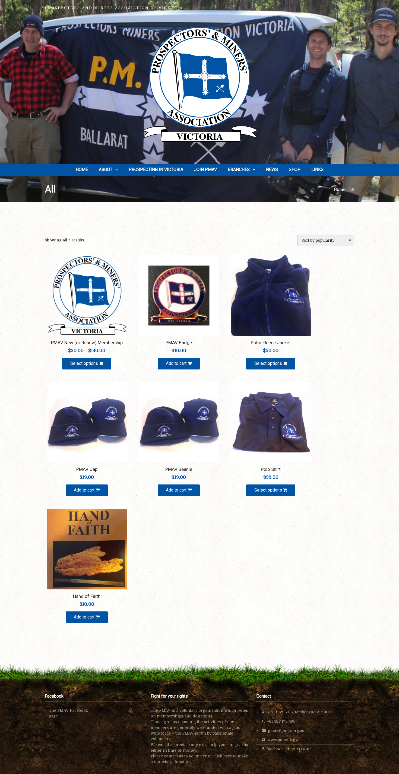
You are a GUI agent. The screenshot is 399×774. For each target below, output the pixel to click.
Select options (84, 363)
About (105, 169)
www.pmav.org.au (283, 740)
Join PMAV (205, 169)
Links (317, 169)
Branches (239, 169)
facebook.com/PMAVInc (289, 749)
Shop (294, 169)
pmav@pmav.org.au (286, 730)
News (272, 169)
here (227, 756)
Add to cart (177, 363)
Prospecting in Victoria (156, 169)
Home (82, 169)
